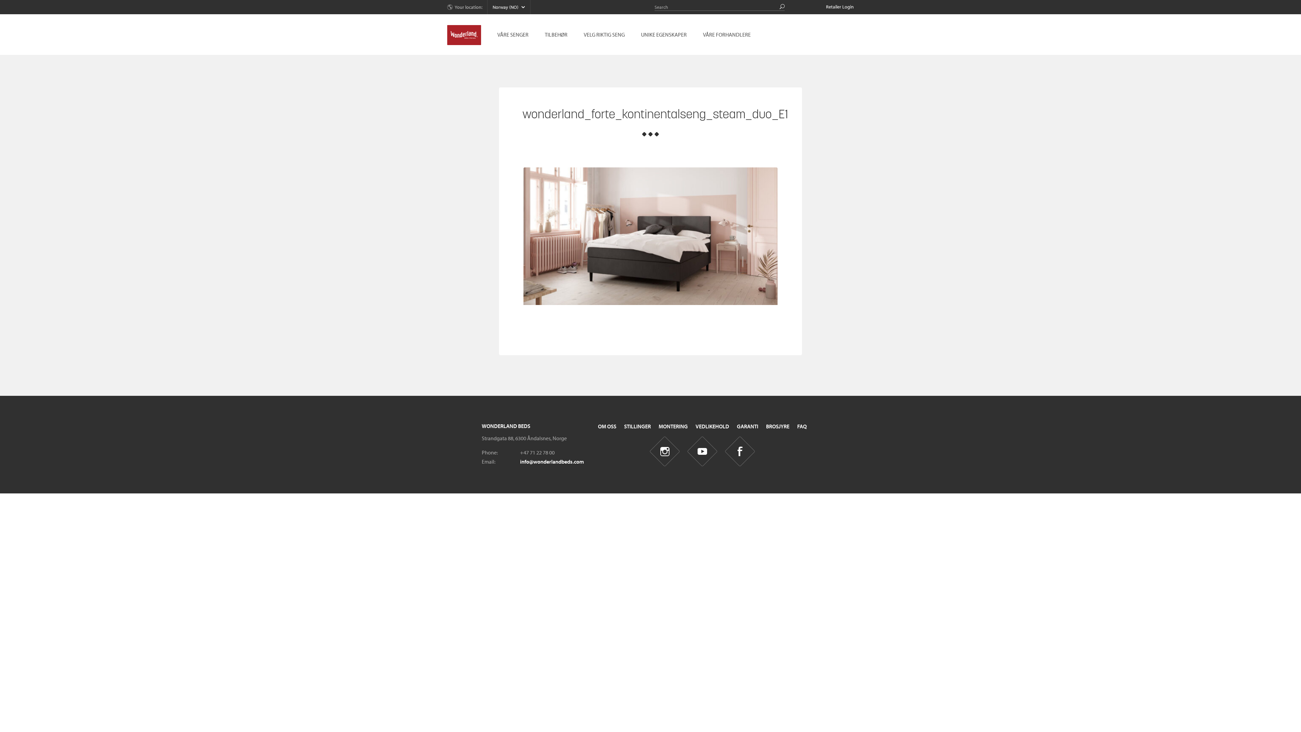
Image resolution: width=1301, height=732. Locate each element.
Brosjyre (777, 426)
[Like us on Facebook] (740, 451)
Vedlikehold (712, 426)
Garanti (747, 426)
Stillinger (637, 426)
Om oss (607, 426)
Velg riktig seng (604, 34)
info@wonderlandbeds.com (552, 461)
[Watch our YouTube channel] (702, 451)
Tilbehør (556, 34)
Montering (673, 426)
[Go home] (464, 35)
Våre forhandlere (727, 34)
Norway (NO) (505, 7)
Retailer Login (840, 7)
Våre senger (513, 34)
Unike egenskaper (664, 34)
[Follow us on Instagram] (664, 451)
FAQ (802, 426)
